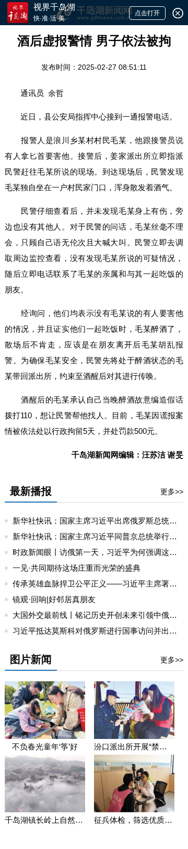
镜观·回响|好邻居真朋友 (54, 599)
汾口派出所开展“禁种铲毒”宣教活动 (134, 746)
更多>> (171, 491)
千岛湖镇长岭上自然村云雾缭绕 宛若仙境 (45, 819)
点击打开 (147, 13)
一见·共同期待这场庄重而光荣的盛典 (76, 567)
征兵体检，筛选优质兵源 (134, 819)
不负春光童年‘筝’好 (45, 746)
